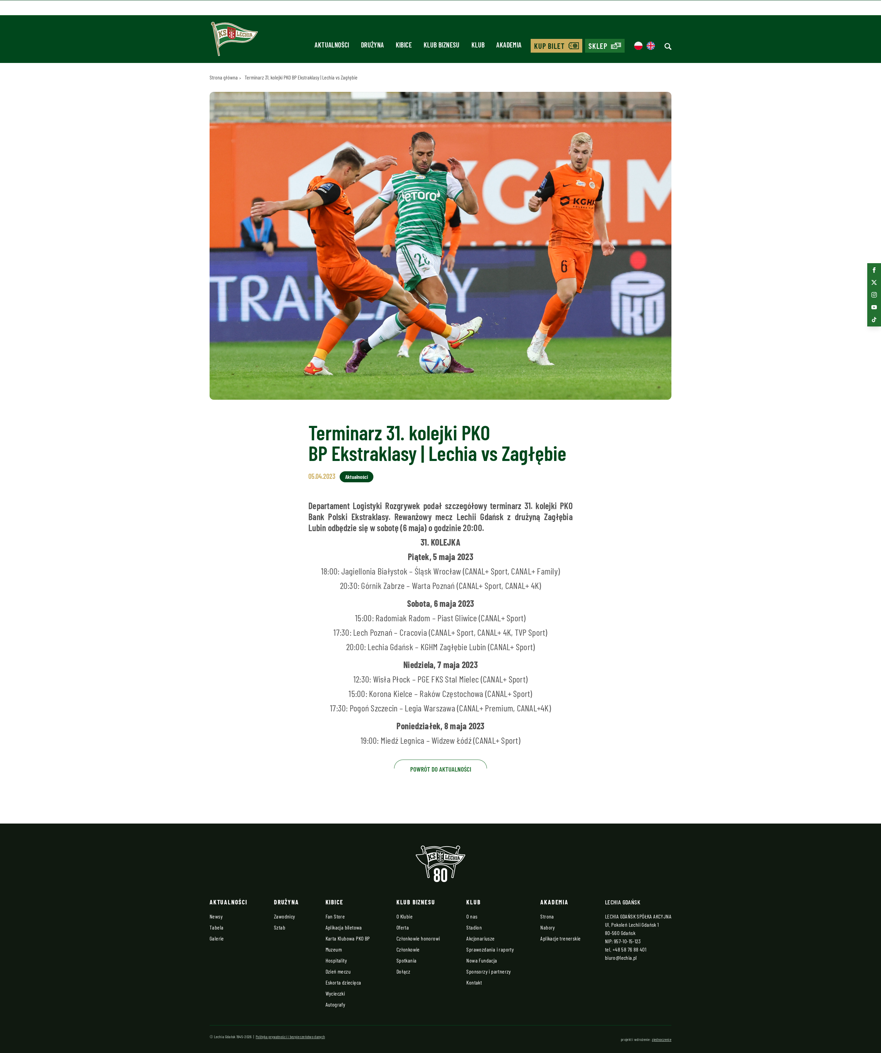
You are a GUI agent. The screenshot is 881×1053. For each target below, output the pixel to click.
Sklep (598, 45)
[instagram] (874, 295)
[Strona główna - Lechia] (234, 41)
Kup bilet (549, 45)
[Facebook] (874, 270)
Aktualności (356, 476)
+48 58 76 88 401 (629, 949)
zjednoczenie (661, 1039)
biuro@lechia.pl (621, 957)
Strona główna (224, 77)
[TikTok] (874, 319)
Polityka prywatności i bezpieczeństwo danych (290, 1036)
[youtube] (874, 307)
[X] (874, 282)
